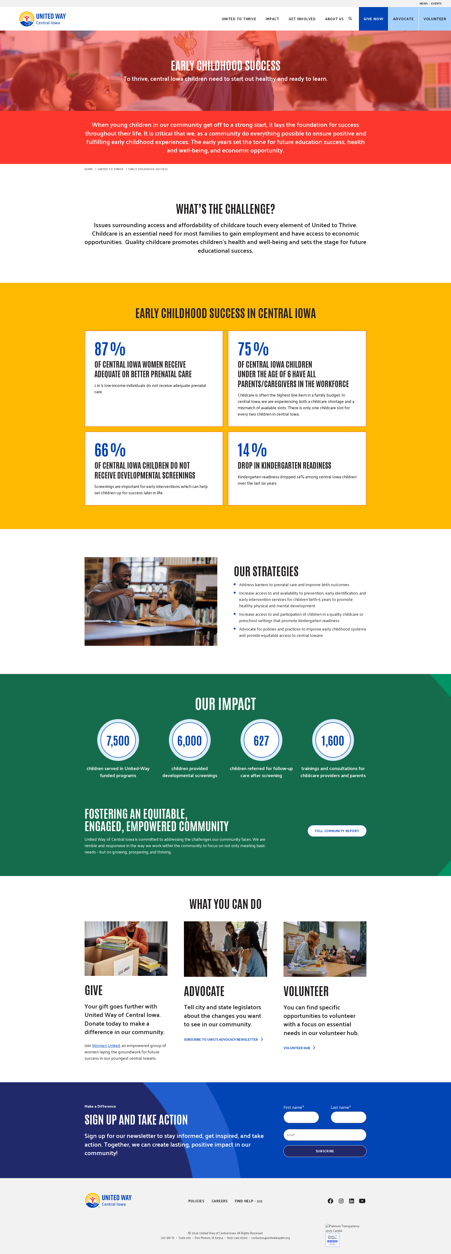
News (424, 3)
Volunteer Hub (297, 1048)
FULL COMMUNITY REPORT (337, 831)
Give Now (373, 18)
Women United (106, 1045)
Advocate (403, 18)
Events (436, 3)
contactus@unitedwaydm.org (270, 1237)
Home (89, 168)
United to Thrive (111, 168)
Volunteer (435, 18)
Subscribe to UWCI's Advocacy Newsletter (221, 1039)
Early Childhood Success (148, 168)
